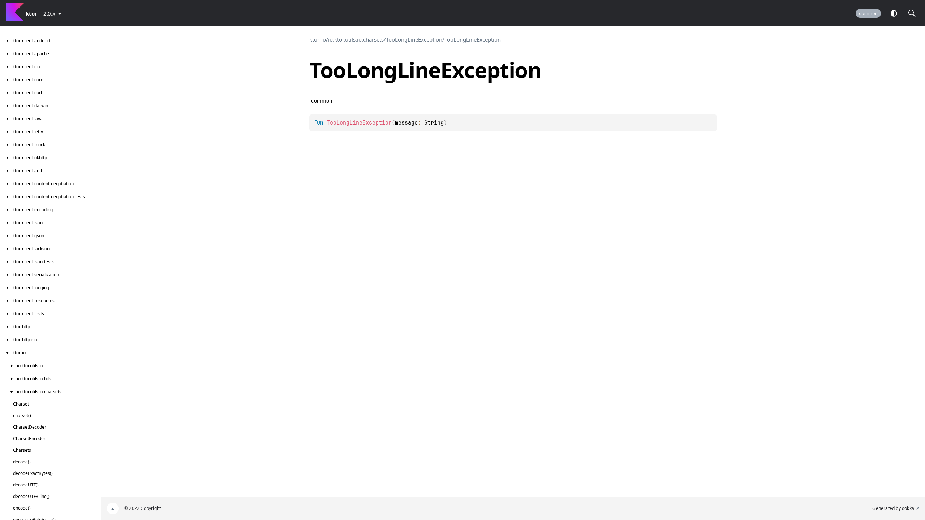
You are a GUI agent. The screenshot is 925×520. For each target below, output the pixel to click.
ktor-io (317, 39)
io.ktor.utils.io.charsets (356, 39)
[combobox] (54, 13)
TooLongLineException (414, 39)
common (868, 13)
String (434, 122)
